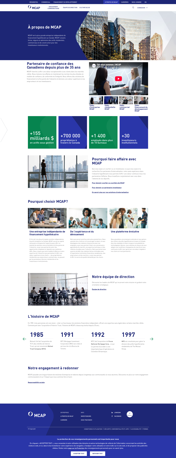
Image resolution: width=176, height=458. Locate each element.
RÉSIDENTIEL (34, 2)
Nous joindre (136, 2)
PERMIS (145, 429)
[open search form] (133, 7)
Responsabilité (36, 382)
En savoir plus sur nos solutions (110, 192)
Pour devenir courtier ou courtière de (108, 183)
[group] (42, 342)
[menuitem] (53, 7)
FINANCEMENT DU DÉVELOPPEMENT (65, 2)
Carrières (124, 2)
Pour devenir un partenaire (107, 188)
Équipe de (99, 289)
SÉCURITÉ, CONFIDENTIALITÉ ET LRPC (116, 429)
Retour (129, 415)
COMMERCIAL (45, 2)
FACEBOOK (117, 416)
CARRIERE (63, 420)
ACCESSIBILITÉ (136, 429)
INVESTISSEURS (86, 416)
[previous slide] (24, 339)
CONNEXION (141, 8)
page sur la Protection (76, 448)
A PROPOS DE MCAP (66, 416)
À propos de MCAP (111, 2)
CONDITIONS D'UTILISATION (93, 429)
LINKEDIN (117, 412)
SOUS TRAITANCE (86, 420)
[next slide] (151, 339)
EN (145, 2)
